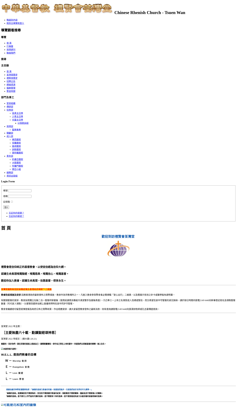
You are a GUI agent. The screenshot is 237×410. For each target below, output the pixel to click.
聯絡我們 (11, 53)
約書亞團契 (17, 159)
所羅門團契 (17, 166)
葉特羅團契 (17, 153)
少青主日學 (17, 116)
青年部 (10, 156)
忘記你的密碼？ (16, 213)
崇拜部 (10, 126)
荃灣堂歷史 (12, 75)
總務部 (10, 172)
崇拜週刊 (11, 49)
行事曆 (10, 46)
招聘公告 (11, 81)
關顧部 (10, 133)
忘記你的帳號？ (16, 216)
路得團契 (16, 146)
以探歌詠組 (23, 123)
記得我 (6, 202)
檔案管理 (11, 88)
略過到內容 (12, 20)
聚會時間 (11, 91)
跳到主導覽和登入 (15, 23)
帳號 (5, 190)
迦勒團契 (16, 149)
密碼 (5, 196)
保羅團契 (16, 143)
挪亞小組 (16, 169)
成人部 (10, 136)
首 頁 (9, 43)
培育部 (10, 110)
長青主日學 (17, 113)
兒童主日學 (17, 120)
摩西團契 (16, 139)
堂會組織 (11, 103)
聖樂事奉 (16, 130)
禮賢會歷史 (12, 78)
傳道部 (10, 106)
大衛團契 (16, 163)
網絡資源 (11, 85)
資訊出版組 (12, 176)
